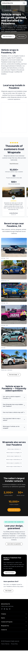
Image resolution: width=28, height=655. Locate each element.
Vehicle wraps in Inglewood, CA (14, 456)
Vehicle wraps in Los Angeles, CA (14, 452)
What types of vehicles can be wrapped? (11, 427)
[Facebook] (2, 609)
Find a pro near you (14, 509)
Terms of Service (5, 643)
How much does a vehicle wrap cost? (13, 412)
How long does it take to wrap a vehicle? (11, 419)
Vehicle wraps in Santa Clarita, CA (14, 466)
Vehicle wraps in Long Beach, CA (14, 463)
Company (3, 613)
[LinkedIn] (7, 609)
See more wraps (13, 374)
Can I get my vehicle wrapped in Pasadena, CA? (11, 397)
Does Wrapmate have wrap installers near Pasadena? (13, 405)
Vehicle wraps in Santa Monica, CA (14, 459)
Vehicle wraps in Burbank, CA (14, 449)
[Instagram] (4, 609)
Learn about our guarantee (14, 544)
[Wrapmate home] (7, 3)
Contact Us (4, 629)
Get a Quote (21, 36)
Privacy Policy (14, 643)
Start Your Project (7, 36)
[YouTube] (9, 609)
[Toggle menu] (24, 3)
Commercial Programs (6, 621)
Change (15, 10)
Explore (3, 617)
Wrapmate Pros (5, 625)
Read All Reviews (14, 163)
